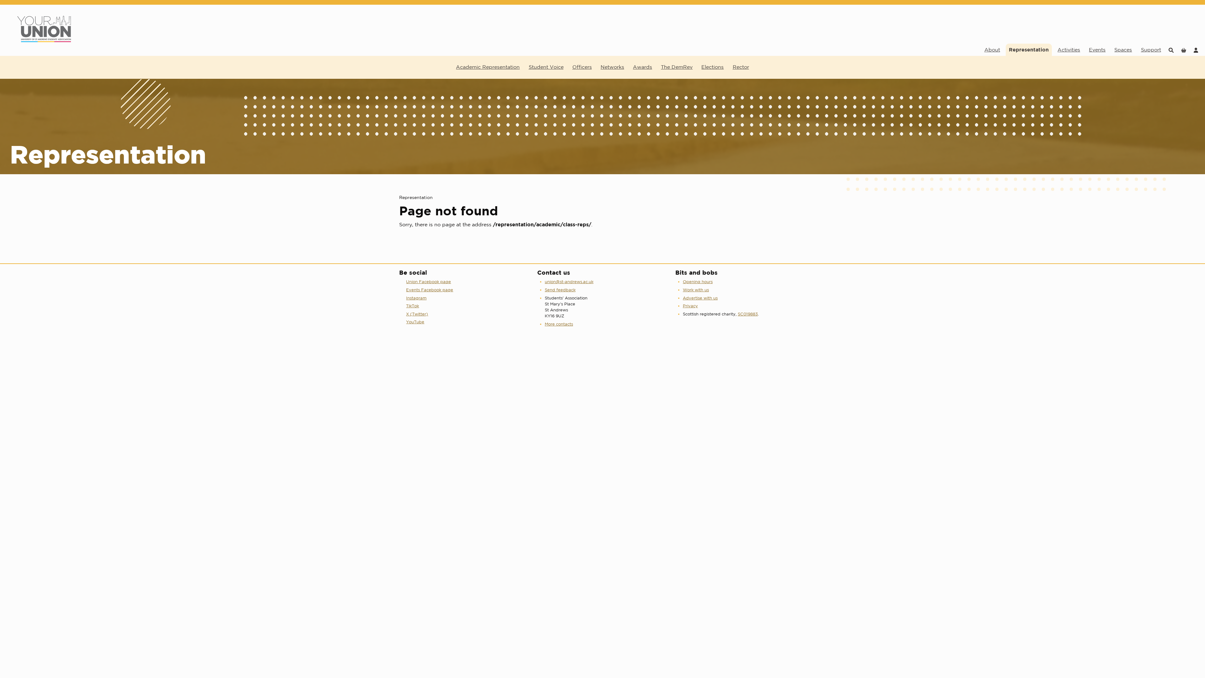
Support (1151, 49)
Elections (712, 67)
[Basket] (1183, 50)
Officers (582, 67)
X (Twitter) (417, 314)
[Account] (1196, 50)
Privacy (690, 306)
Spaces (1123, 49)
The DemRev (677, 67)
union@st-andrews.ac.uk (569, 281)
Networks (612, 67)
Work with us (696, 290)
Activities (1069, 49)
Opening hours (698, 281)
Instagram (416, 298)
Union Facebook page (428, 281)
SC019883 (748, 314)
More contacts (559, 324)
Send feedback (560, 290)
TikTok (412, 306)
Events (1097, 49)
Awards (642, 67)
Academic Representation (488, 67)
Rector (741, 67)
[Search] (1171, 50)
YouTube (415, 322)
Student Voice (546, 67)
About (992, 49)
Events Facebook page (429, 290)
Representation (1029, 49)
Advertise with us (700, 298)
